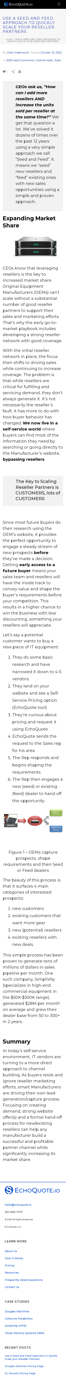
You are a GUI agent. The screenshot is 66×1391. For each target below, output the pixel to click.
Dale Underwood (18, 52)
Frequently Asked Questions (24, 1280)
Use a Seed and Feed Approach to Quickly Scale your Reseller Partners (31, 1357)
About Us (11, 1251)
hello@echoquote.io (18, 1204)
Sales (57, 60)
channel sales (44, 60)
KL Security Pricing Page (20, 1373)
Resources (12, 1272)
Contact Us (12, 1287)
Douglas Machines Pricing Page (24, 1366)
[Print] (21, 71)
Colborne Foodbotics (19, 1318)
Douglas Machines (17, 1311)
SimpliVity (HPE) (15, 1325)
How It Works (14, 1258)
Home (9, 39)
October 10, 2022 (51, 52)
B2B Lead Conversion (20, 60)
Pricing (9, 1265)
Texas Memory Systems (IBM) (24, 1333)
